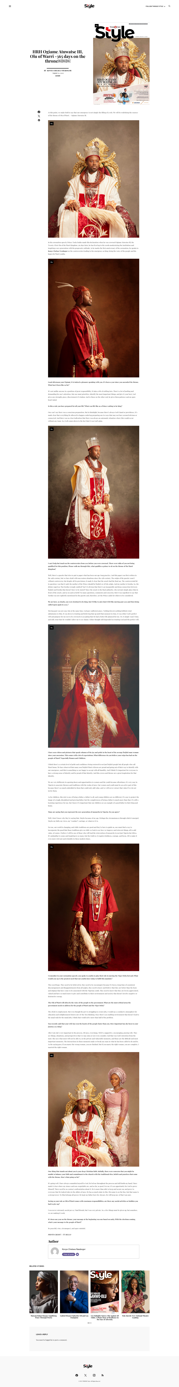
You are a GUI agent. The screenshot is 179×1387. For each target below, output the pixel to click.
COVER (57, 76)
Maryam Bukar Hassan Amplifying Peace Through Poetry (44, 1317)
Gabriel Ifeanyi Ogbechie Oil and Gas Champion (74, 1317)
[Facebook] (77, 1374)
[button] (88, 1323)
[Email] (77, 1254)
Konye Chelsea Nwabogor (59, 70)
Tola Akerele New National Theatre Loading (135, 1317)
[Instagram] (94, 1374)
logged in (48, 1340)
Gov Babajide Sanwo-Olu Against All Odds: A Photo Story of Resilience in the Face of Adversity (105, 1318)
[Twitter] (85, 1374)
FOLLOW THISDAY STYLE (154, 6)
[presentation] (33, 1297)
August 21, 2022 (58, 73)
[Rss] (103, 1374)
